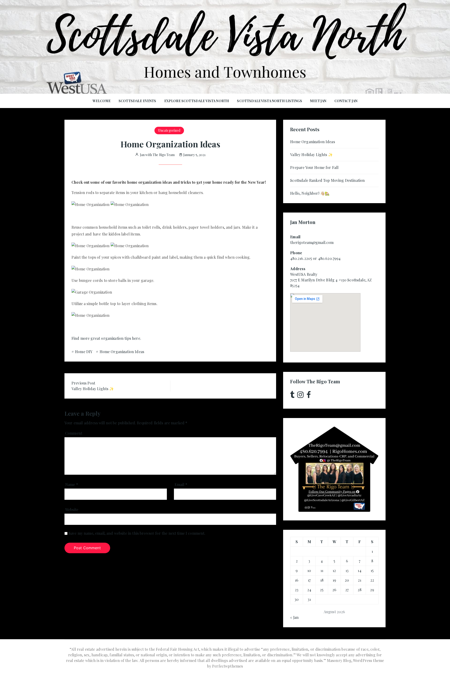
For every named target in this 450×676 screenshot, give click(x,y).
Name (71, 484)
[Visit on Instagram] (300, 395)
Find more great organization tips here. (106, 338)
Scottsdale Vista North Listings (269, 101)
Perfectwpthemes (227, 666)
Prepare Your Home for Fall (314, 167)
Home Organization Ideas (122, 351)
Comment (73, 433)
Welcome (102, 101)
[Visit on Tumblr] (292, 395)
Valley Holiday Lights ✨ (311, 154)
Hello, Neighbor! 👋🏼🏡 (310, 193)
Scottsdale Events (137, 101)
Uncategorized (169, 130)
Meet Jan (318, 101)
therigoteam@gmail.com (312, 242)
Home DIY (83, 351)
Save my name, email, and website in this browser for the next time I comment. (137, 533)
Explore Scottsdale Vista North (196, 101)
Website (71, 509)
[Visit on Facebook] (309, 395)
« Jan (294, 617)
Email (181, 484)
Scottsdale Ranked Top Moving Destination (327, 180)
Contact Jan (346, 101)
